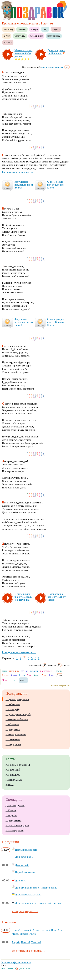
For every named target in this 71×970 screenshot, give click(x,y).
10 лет (5, 680)
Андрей (16, 942)
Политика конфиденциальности (16, 962)
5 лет (29, 675)
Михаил (24, 933)
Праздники (13, 729)
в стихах (59, 67)
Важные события (17, 719)
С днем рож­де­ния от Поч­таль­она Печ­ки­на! (23, 597)
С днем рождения (17, 699)
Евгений (45, 930)
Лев (60, 930)
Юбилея (11, 810)
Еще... (10, 784)
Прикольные (14, 779)
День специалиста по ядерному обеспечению (38, 903)
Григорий (27, 930)
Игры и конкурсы (17, 825)
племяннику (53, 35)
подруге (8, 42)
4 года (22, 675)
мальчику (8, 29)
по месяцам (46, 671)
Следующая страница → (19, 652)
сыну (45, 29)
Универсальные (16, 734)
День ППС (20, 880)
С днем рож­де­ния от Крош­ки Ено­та (55, 184)
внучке (56, 29)
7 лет (44, 675)
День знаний (22, 865)
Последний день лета (26, 849)
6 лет (36, 675)
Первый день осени (25, 872)
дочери (34, 29)
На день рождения (18, 764)
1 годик (58, 671)
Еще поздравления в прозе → (17, 172)
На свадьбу (13, 709)
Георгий (16, 930)
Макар (15, 933)
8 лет (51, 675)
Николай (25, 942)
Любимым (12, 724)
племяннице (36, 35)
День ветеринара (24, 856)
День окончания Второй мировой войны (36, 887)
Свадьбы (11, 815)
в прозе (49, 67)
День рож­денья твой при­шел (56, 52)
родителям (19, 35)
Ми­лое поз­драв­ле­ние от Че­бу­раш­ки (23, 53)
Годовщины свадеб (18, 714)
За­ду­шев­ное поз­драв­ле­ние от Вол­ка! (23, 184)
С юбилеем (13, 704)
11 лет (14, 680)
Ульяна (32, 933)
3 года (14, 675)
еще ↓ (23, 680)
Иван (54, 930)
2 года (5, 675)
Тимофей (36, 942)
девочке (22, 29)
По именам (13, 739)
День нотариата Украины (28, 894)
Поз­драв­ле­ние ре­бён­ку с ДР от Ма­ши (57, 597)
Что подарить (14, 830)
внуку (7, 35)
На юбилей (13, 769)
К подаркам (13, 744)
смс (43, 67)
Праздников (13, 820)
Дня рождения (15, 805)
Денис (36, 930)
